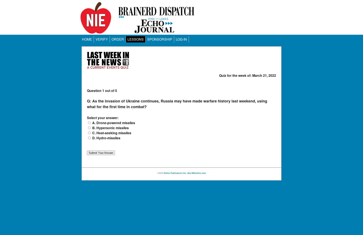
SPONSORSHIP (159, 39)
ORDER (118, 39)
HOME (87, 39)
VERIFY (102, 39)
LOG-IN (181, 39)
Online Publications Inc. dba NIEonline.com (185, 173)
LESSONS (136, 39)
